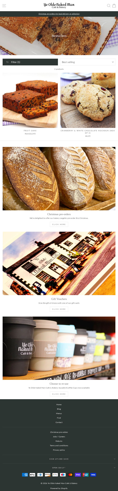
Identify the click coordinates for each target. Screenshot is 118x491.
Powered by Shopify (58, 488)
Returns (59, 441)
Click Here (59, 224)
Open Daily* (58, 468)
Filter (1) (15, 61)
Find (59, 418)
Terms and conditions (59, 445)
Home (58, 404)
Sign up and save (59, 459)
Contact (59, 422)
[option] (59, 14)
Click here (59, 394)
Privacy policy (59, 450)
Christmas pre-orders (59, 432)
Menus (59, 413)
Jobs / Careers (59, 436)
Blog (59, 409)
